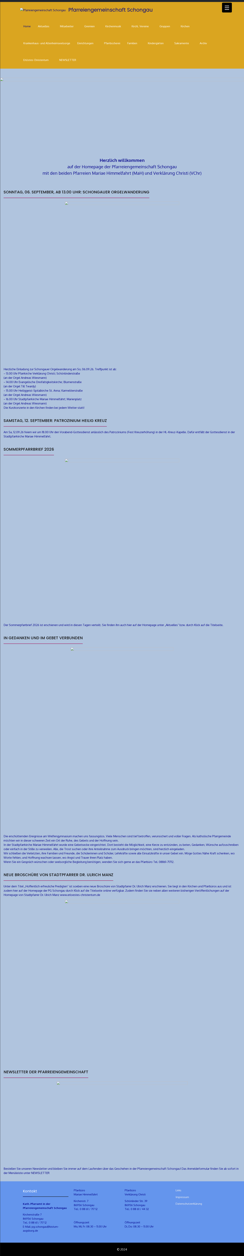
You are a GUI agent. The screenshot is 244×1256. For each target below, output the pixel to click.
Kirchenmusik (113, 26)
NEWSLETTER (67, 60)
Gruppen (165, 26)
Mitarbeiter (67, 26)
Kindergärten (156, 43)
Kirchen (185, 26)
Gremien (89, 26)
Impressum (182, 1197)
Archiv (203, 43)
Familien (132, 43)
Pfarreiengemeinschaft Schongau (110, 9)
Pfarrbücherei (112, 43)
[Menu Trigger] (227, 7)
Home (27, 26)
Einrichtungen (85, 43)
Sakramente (181, 43)
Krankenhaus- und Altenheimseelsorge (46, 43)
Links (178, 1190)
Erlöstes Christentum (36, 60)
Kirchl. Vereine (140, 26)
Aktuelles (43, 26)
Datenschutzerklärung (189, 1203)
